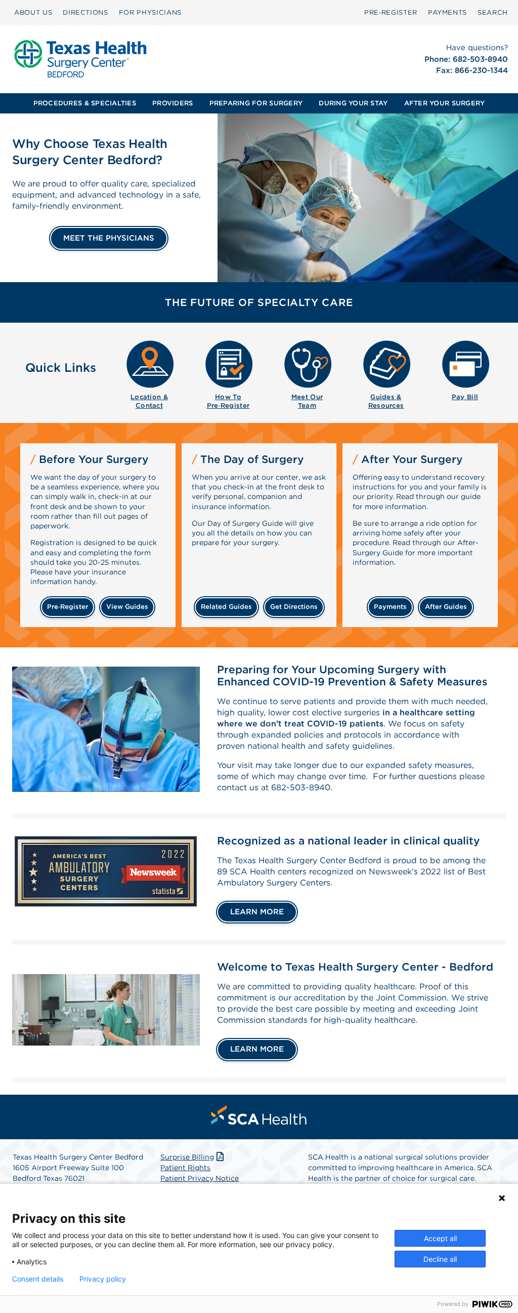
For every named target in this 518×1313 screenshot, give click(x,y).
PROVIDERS (172, 103)
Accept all (440, 1238)
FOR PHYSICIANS (150, 12)
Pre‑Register (390, 12)
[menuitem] (33, 12)
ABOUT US (33, 12)
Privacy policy (102, 1279)
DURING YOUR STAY (353, 103)
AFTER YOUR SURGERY (444, 103)
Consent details (37, 1279)
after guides (446, 606)
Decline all (440, 1259)
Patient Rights (185, 1168)
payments (390, 606)
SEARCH (493, 12)
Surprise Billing (187, 1157)
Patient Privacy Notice (199, 1178)
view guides (127, 606)
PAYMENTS (447, 12)
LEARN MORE (257, 911)
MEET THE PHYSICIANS (108, 238)
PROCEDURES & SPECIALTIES (84, 103)
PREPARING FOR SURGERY (256, 103)
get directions (294, 606)
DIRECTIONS (85, 12)
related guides (226, 606)
